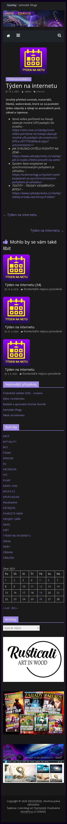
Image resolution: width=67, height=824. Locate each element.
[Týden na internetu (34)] (16, 257)
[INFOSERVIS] (8, 36)
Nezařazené (10, 502)
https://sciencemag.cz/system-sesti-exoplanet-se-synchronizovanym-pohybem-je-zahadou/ (36, 178)
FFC (5, 474)
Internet (40, 91)
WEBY (6, 546)
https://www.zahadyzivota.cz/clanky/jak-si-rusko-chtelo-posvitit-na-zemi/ (36, 158)
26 (40, 599)
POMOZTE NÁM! (13, 513)
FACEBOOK (9, 469)
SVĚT (6, 530)
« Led (6, 608)
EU (4, 463)
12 (40, 586)
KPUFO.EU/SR (11, 497)
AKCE (6, 436)
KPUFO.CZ (9, 491)
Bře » (14, 608)
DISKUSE (8, 458)
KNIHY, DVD (10, 486)
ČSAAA (7, 452)
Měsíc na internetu (13, 398)
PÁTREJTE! (9, 508)
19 (40, 592)
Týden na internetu (20, 215)
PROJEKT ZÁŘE (12, 519)
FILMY (6, 480)
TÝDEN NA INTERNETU (19, 79)
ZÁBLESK (8, 557)
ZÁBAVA (8, 552)
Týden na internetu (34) (23, 285)
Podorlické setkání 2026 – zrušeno (23, 393)
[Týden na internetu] (16, 299)
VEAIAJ (7, 541)
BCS (5, 447)
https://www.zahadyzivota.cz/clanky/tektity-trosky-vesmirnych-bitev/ (36, 195)
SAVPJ (6, 524)
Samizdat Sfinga (27, 5)
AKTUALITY (9, 441)
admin (28, 91)
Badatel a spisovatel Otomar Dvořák (24, 404)
